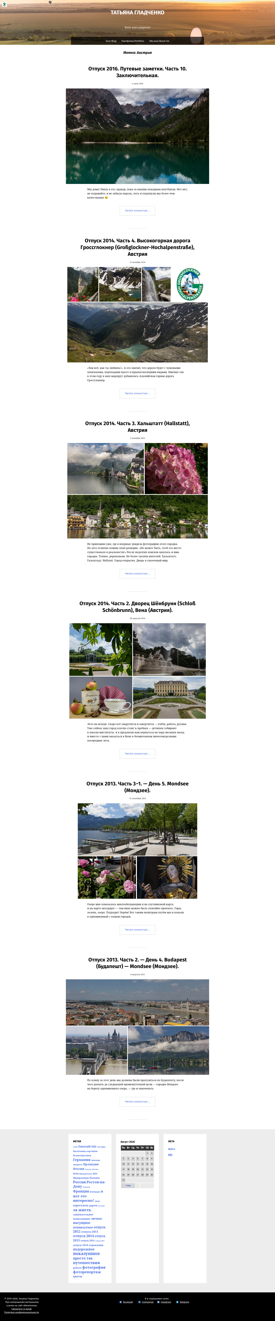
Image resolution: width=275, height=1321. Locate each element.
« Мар (128, 1186)
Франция (81, 1191)
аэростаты (80, 1205)
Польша (94, 1177)
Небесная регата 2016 (85, 1173)
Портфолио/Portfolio (132, 41)
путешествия (86, 1262)
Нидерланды (81, 1177)
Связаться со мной (21, 1309)
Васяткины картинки (85, 1151)
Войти (171, 1149)
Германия (81, 1159)
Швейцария (95, 1192)
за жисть (82, 1209)
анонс (97, 1201)
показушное (86, 1253)
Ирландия (91, 1164)
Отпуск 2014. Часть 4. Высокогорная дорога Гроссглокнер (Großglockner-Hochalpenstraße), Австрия (137, 247)
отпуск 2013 (89, 1232)
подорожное (84, 1249)
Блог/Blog (111, 41)
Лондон (88, 1169)
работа (77, 1267)
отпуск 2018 (80, 1245)
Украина (86, 1187)
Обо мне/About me (159, 41)
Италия (78, 1169)
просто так (83, 1258)
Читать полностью (140, 212)
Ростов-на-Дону (89, 1184)
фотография (93, 1267)
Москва (95, 1169)
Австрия (101, 1147)
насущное (81, 1223)
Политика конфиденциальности (21, 1312)
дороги (93, 1205)
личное (96, 1219)
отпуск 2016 (88, 1240)
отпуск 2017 (100, 1241)
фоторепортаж (87, 1271)
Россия (79, 1182)
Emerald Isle (87, 1146)
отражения (96, 1245)
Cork (75, 1147)
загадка (101, 1206)
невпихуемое (83, 1227)
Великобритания (82, 1155)
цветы (77, 1276)
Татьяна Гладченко (137, 12)
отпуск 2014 (83, 1235)
